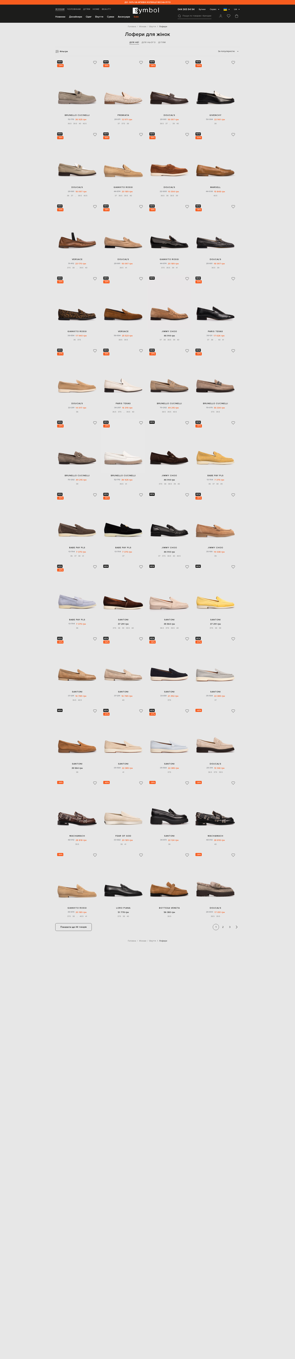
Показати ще (73, 927)
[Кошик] (237, 16)
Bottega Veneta (169, 908)
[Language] (227, 10)
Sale (136, 16)
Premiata (123, 115)
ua (235, 9)
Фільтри (64, 51)
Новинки (60, 16)
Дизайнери (75, 16)
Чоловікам (74, 9)
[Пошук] (179, 16)
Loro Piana (123, 908)
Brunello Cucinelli (77, 115)
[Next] (237, 927)
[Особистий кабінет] (221, 16)
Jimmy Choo (169, 331)
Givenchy (215, 115)
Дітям (86, 9)
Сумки (110, 16)
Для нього (149, 42)
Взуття (99, 16)
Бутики (202, 9)
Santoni (123, 619)
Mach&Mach (77, 836)
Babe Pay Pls (215, 475)
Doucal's (169, 115)
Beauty (106, 9)
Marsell (215, 187)
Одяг (89, 16)
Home (96, 9)
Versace (77, 259)
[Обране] (229, 16)
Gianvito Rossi (123, 187)
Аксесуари (124, 16)
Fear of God (123, 836)
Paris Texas (215, 331)
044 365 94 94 (186, 9)
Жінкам (60, 9)
